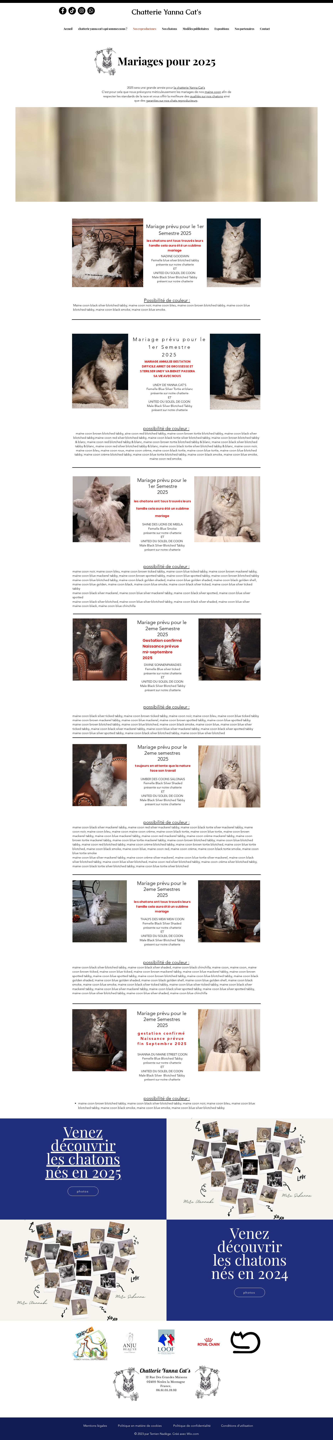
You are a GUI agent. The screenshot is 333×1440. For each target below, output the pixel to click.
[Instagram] (81, 10)
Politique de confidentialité (192, 1425)
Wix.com (193, 1434)
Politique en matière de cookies (140, 1425)
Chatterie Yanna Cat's (166, 12)
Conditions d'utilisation (237, 1425)
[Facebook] (62, 10)
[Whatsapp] (91, 10)
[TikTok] (72, 10)
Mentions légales (95, 1425)
